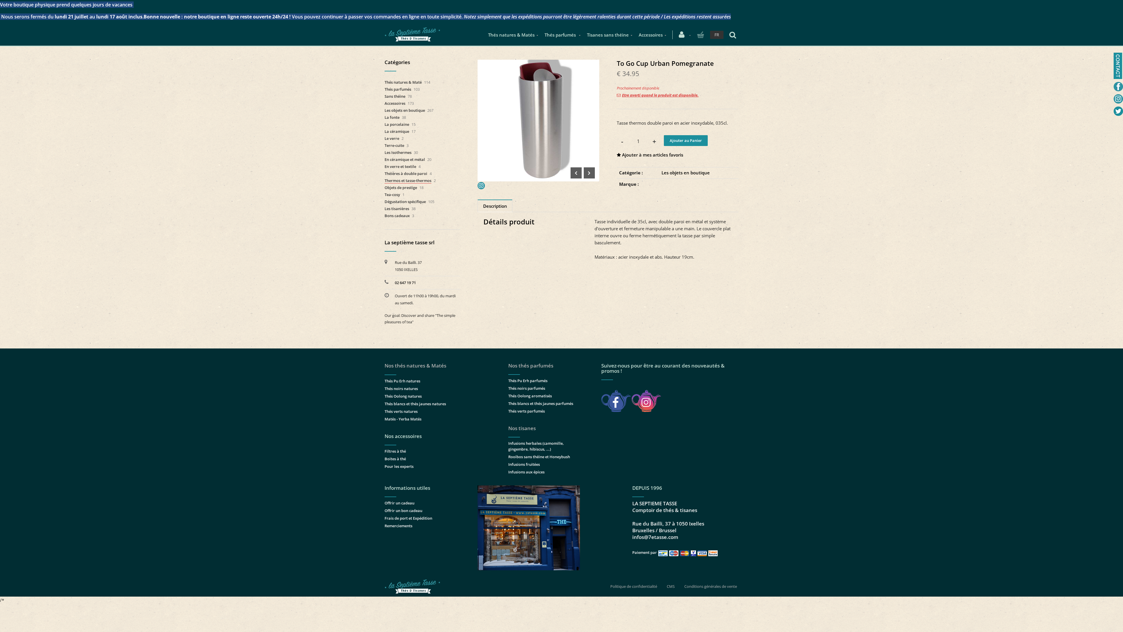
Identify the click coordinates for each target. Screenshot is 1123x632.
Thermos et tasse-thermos (408, 180)
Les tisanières (397, 208)
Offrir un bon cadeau (403, 510)
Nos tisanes (522, 428)
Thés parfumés (561, 35)
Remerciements (398, 525)
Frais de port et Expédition (408, 518)
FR (716, 34)
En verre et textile (400, 166)
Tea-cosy (392, 194)
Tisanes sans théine (608, 35)
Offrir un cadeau (399, 503)
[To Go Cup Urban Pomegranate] (538, 64)
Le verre (392, 138)
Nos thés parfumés (530, 365)
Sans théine (395, 96)
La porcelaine (397, 124)
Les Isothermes (398, 152)
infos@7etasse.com (655, 537)
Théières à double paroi (406, 173)
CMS (671, 586)
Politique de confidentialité (633, 586)
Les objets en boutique (686, 173)
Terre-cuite (394, 145)
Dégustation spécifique (405, 201)
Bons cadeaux (397, 215)
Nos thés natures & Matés (415, 365)
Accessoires (651, 35)
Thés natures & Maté (403, 82)
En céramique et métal (405, 159)
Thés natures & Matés (511, 35)
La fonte (392, 117)
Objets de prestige (401, 187)
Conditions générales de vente (710, 586)
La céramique (397, 131)
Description (495, 206)
